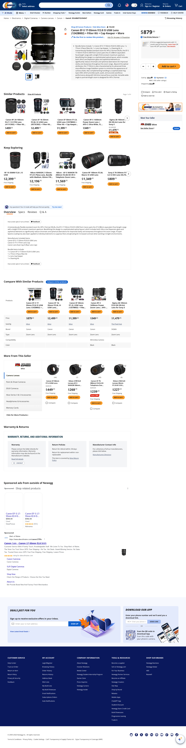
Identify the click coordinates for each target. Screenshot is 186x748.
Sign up (74, 624)
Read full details (17, 459)
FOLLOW (176, 128)
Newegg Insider (82, 690)
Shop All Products (34, 94)
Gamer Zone (81, 678)
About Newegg (82, 663)
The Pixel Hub (116, 324)
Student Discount (118, 705)
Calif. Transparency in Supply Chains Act (60, 739)
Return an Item (13, 671)
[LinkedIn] (152, 734)
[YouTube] (161, 734)
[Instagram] (147, 734)
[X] (141, 734)
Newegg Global (151, 667)
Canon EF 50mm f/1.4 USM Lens (52, 382)
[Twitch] (167, 734)
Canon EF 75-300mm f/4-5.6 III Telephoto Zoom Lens (97, 383)
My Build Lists (47, 686)
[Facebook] (136, 734)
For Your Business (118, 671)
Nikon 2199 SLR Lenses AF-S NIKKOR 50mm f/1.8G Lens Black (75, 383)
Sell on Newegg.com (119, 667)
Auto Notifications (48, 701)
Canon (59, 18)
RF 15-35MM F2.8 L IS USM (13, 173)
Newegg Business (152, 663)
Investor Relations (83, 667)
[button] (27, 5)
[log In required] (58, 366)
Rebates (114, 693)
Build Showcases (117, 712)
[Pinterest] (157, 734)
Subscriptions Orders (49, 697)
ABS (147, 671)
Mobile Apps (116, 697)
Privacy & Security (14, 678)
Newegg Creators (118, 682)
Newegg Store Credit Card (121, 708)
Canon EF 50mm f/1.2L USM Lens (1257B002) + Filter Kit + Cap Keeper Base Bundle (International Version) (67, 122)
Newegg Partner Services (120, 674)
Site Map (115, 686)
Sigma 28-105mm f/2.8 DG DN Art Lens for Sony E (119, 122)
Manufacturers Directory (102, 454)
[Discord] (171, 734)
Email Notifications (48, 693)
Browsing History (48, 667)
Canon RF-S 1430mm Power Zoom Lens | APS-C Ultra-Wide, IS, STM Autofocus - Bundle (93, 122)
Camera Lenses (47, 18)
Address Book (47, 678)
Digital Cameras (31, 18)
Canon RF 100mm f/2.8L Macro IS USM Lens (92, 173)
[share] (65, 29)
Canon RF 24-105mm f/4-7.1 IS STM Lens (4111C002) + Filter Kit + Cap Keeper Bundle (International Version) (15, 122)
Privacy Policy (27, 739)
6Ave (28, 324)
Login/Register (47, 663)
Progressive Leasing (119, 716)
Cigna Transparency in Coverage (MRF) (89, 739)
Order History (47, 671)
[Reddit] (65, 33)
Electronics (16, 18)
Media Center (82, 671)
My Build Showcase (49, 690)
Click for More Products (16, 415)
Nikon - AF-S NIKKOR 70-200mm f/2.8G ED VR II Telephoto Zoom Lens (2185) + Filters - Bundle (67, 174)
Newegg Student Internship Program (90, 674)
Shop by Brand (117, 690)
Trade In (114, 720)
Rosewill (149, 674)
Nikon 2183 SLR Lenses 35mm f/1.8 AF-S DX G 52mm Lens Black (118, 383)
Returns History (47, 674)
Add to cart (168, 66)
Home (6, 18)
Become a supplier (118, 663)
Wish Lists (45, 682)
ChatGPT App (116, 701)
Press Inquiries (82, 682)
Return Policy (12, 674)
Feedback (36, 222)
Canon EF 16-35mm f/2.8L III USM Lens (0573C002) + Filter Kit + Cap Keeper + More (41, 122)
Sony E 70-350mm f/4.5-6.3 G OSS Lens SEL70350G (119, 173)
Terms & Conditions (15, 739)
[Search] (108, 5)
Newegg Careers (83, 686)
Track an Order (13, 667)
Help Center (12, 663)
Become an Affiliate (118, 678)
